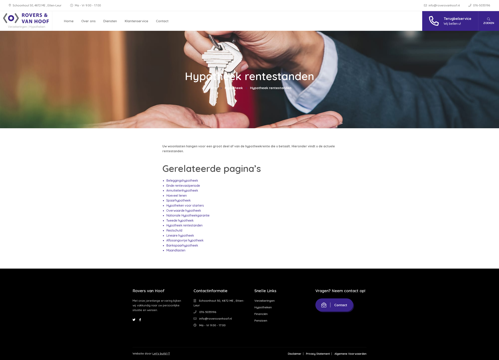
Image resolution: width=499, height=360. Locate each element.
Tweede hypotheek (180, 220)
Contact (162, 21)
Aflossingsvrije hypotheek (184, 240)
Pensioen (260, 320)
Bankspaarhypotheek (182, 245)
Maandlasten (175, 250)
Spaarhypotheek (178, 200)
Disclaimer (294, 354)
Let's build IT (161, 353)
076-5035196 (481, 5)
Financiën (261, 314)
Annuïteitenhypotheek (182, 190)
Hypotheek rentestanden (184, 225)
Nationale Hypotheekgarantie (188, 215)
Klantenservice (136, 21)
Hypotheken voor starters (185, 205)
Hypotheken (263, 307)
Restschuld (174, 230)
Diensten (110, 21)
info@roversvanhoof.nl (444, 5)
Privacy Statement (318, 354)
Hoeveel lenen (176, 195)
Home (68, 21)
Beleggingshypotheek (182, 180)
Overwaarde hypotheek (183, 210)
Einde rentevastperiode (183, 186)
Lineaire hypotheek (180, 235)
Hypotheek (234, 88)
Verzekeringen (264, 301)
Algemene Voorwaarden (350, 354)
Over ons (88, 21)
